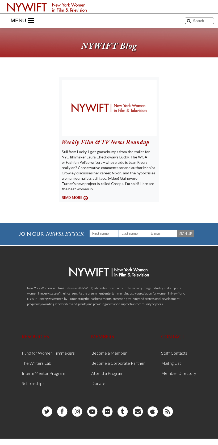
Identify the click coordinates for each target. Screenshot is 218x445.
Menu (18, 20)
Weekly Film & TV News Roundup (105, 143)
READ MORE (72, 197)
